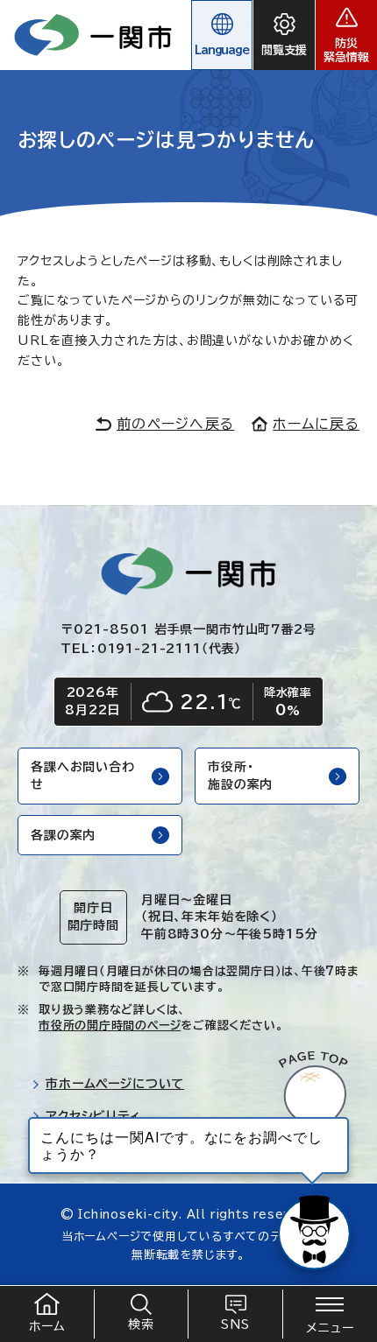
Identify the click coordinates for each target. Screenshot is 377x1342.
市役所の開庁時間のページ (110, 1025)
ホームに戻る (316, 424)
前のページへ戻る (175, 424)
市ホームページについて (115, 1084)
